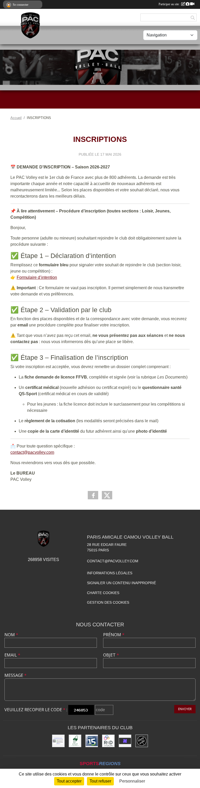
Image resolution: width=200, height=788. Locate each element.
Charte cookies (103, 593)
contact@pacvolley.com (32, 452)
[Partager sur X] (107, 495)
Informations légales (109, 573)
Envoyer (185, 709)
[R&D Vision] (108, 741)
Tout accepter (69, 781)
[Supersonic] (141, 741)
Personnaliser (132, 781)
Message (15, 675)
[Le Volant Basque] (75, 741)
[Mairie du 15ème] (91, 741)
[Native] (125, 741)
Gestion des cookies (108, 602)
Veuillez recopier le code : (35, 710)
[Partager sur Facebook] (93, 495)
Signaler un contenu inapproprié (121, 583)
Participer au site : (170, 4)
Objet (111, 655)
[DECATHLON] (58, 741)
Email (12, 655)
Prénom (113, 635)
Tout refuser (100, 781)
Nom (11, 635)
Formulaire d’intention (37, 277)
